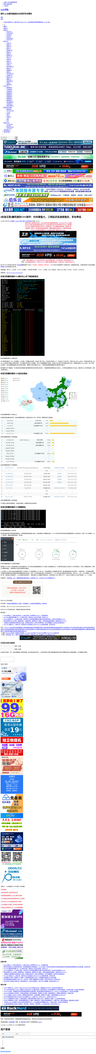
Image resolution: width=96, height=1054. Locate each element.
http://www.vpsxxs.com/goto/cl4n (15, 272)
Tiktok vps (6, 86)
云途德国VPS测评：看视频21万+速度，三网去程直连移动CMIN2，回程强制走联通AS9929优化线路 (30, 977)
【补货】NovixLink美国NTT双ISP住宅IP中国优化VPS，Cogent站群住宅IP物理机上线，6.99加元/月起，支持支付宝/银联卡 (36, 1002)
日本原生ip (9, 91)
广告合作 (6, 5)
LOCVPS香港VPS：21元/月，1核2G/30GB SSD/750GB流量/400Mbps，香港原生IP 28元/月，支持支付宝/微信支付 (33, 987)
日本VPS (9, 43)
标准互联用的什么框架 (33, 629)
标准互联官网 (88, 627)
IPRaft (8, 114)
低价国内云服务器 (15, 627)
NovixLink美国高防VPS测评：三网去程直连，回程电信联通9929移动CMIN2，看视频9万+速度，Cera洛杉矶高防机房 (34, 998)
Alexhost (9, 125)
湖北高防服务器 (76, 629)
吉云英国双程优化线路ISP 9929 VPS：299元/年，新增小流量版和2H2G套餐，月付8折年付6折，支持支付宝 (32, 979)
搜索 (2, 17)
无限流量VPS (7, 130)
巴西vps (9, 82)
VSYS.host (9, 128)
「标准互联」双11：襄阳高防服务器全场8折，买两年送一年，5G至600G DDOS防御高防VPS (31, 578)
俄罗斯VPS (9, 55)
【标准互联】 (11, 1022)
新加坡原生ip (10, 102)
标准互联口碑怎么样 (79, 627)
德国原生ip (9, 98)
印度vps (9, 64)
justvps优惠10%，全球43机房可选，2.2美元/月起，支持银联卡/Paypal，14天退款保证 (26, 615)
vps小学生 (5, 10)
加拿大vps (9, 63)
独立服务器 (7, 131)
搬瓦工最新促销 (8, 4)
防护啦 (23, 1022)
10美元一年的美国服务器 (10, 2)
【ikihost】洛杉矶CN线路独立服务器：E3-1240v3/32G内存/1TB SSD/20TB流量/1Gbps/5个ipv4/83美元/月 (32, 633)
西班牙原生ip (10, 105)
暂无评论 (29, 221)
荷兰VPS (9, 57)
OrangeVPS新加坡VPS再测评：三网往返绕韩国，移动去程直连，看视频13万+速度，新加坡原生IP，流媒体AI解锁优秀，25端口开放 (38, 993)
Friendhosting (10, 38)
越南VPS (9, 68)
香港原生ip (9, 87)
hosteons (9, 37)
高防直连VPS (23, 631)
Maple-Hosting (10, 127)
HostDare (9, 35)
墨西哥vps (9, 84)
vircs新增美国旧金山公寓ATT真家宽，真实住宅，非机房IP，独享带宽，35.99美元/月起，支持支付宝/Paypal (32, 1004)
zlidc (8, 115)
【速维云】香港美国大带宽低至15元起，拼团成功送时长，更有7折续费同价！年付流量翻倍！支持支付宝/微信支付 (34, 622)
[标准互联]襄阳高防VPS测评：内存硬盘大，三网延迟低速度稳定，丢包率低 (27, 603)
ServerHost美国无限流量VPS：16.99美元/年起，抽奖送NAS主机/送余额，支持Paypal (26, 617)
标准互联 (55, 627)
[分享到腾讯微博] (4, 1051)
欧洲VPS (9, 61)
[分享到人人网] (6, 1051)
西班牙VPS (9, 77)
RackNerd (9, 31)
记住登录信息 (10, 1037)
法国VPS (9, 59)
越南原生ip (9, 100)
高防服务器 (8, 631)
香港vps (6, 28)
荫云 (8, 119)
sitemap (40, 1022)
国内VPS (24, 221)
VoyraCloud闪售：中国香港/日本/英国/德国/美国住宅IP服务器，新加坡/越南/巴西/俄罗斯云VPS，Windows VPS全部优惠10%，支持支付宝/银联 (41, 991)
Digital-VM (9, 39)
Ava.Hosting (10, 124)
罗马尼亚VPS (10, 73)
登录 (2, 19)
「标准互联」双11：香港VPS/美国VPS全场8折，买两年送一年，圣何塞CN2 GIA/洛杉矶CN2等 (30, 634)
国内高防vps (41, 627)
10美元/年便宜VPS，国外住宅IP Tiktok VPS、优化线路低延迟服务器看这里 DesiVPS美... (27, 22)
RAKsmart (9, 34)
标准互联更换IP (11, 629)
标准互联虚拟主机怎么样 (45, 629)
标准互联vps (61, 627)
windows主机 (18, 221)
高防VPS (4, 266)
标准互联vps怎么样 (69, 627)
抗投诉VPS (6, 122)
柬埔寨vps (9, 70)
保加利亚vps (10, 81)
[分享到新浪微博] (3, 1051)
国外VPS (6, 41)
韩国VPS (9, 45)
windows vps (7, 627)
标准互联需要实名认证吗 (58, 629)
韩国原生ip (9, 93)
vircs (8, 121)
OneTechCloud (10, 110)
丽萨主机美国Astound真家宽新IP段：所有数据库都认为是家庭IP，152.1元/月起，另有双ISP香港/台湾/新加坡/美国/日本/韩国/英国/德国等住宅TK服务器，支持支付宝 (47, 966)
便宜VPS (6, 30)
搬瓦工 (5, 26)
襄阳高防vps (83, 629)
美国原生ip (9, 95)
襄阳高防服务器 (91, 629)
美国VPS (9, 46)
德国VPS (9, 52)
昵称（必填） (18, 646)
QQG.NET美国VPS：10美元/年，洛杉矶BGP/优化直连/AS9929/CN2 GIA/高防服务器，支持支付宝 (29, 624)
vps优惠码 (12, 221)
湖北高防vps (68, 629)
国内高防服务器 (48, 627)
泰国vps (9, 72)
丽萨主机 (9, 109)
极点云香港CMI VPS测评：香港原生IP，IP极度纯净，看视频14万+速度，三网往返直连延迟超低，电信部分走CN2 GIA (35, 621)
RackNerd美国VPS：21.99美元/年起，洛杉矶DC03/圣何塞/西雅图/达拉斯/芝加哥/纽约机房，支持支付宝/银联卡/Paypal (34, 619)
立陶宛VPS (9, 75)
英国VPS (9, 54)
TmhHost (9, 116)
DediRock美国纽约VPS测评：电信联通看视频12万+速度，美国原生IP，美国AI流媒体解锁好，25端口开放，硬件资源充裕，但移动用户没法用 (41, 1000)
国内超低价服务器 (33, 627)
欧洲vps (9, 48)
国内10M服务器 (24, 627)
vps (4, 24)
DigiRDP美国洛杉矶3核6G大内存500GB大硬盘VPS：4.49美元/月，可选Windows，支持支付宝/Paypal (30, 996)
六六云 (8, 112)
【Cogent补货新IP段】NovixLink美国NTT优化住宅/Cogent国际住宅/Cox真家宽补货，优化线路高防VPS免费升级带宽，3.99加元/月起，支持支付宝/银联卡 (44, 989)
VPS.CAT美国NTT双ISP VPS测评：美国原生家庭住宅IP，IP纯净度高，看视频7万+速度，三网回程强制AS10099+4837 (35, 995)
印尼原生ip (9, 104)
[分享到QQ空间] (1, 1051)
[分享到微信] (8, 1051)
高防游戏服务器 (15, 631)
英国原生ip (9, 96)
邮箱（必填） (18, 649)
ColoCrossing (10, 33)
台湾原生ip (9, 89)
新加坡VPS (9, 50)
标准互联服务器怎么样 (21, 629)
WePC (8, 118)
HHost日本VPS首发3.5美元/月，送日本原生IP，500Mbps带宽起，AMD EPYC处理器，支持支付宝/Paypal (31, 981)
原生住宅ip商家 (8, 107)
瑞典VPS (9, 79)
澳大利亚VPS (10, 66)
